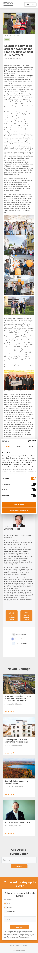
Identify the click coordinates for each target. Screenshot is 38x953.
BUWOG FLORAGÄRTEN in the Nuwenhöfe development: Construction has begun (19, 694)
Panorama (11, 912)
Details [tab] (19, 446)
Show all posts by (26, 615)
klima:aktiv (7, 204)
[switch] (33, 484)
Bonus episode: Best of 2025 (19, 818)
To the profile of (11, 615)
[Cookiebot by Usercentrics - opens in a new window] (28, 441)
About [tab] (31, 446)
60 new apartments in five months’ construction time (19, 736)
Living (9, 903)
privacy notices (25, 937)
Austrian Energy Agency (23, 204)
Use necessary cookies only (19, 510)
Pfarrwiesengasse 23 (26, 398)
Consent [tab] (7, 446)
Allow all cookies (19, 504)
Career (9, 908)
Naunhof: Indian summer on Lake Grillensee (19, 777)
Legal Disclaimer (19, 950)
